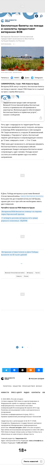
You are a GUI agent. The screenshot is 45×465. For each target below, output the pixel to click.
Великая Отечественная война (14, 272)
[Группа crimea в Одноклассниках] (31, 370)
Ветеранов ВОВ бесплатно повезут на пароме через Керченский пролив (21, 213)
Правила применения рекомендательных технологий (21, 417)
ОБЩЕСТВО (17, 386)
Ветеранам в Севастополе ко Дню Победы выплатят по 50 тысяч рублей (20, 253)
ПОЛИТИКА (7, 386)
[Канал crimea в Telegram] (6, 370)
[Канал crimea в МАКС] (39, 370)
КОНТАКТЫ (36, 393)
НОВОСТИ (5, 393)
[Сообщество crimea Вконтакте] (14, 370)
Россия (26, 276)
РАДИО (26, 393)
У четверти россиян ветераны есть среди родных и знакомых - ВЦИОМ (19, 219)
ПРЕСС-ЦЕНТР (16, 393)
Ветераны (30, 272)
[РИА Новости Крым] (8, 20)
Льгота (37, 272)
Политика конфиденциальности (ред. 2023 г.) (17, 414)
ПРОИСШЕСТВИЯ (28, 386)
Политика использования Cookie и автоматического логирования (20, 411)
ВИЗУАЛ (39, 386)
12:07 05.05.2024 (6, 44)
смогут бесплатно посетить (32, 196)
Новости (19, 276)
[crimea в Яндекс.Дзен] (22, 370)
